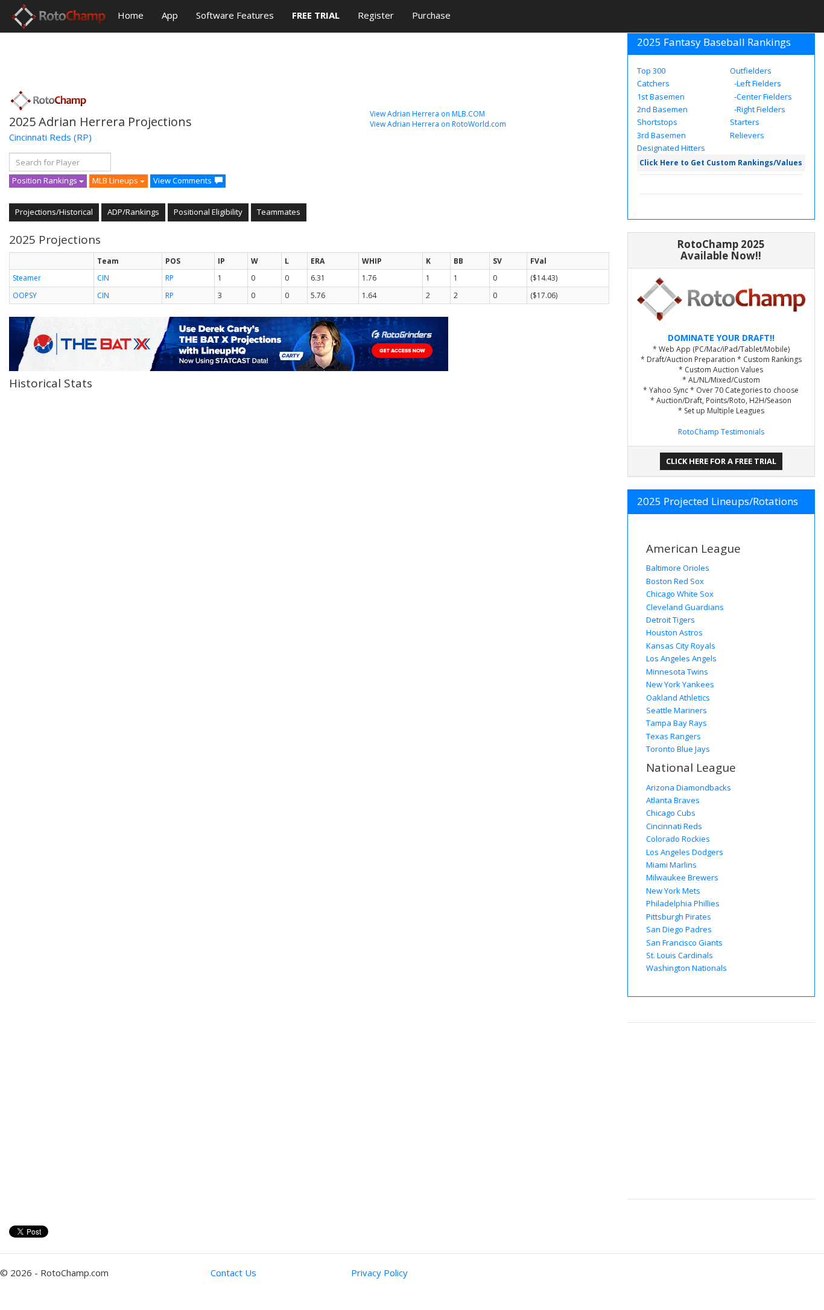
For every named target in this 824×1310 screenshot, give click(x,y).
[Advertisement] (228, 57)
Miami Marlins (671, 864)
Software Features (235, 15)
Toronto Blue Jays (678, 748)
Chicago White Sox (680, 593)
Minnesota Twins (677, 671)
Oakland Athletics (678, 697)
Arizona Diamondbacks (688, 787)
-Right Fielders (758, 109)
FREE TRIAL (316, 15)
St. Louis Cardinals (679, 955)
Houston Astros (674, 632)
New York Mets (673, 890)
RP (169, 278)
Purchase (431, 15)
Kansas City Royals (680, 645)
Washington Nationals (686, 967)
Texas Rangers (673, 736)
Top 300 (651, 70)
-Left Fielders (756, 83)
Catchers (653, 83)
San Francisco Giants (684, 942)
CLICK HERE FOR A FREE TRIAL (721, 461)
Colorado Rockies (678, 838)
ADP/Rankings (133, 211)
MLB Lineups (116, 180)
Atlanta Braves (673, 800)
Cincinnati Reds (40, 137)
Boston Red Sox (675, 581)
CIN (103, 278)
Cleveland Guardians (685, 607)
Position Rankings (45, 180)
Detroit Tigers (670, 619)
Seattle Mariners (676, 710)
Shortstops (657, 121)
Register (376, 15)
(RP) (83, 137)
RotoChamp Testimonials (721, 432)
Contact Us (233, 1273)
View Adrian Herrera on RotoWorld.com (438, 124)
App (170, 15)
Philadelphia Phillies (683, 903)
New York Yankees (680, 684)
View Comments (182, 180)
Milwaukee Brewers (682, 877)
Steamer (27, 278)
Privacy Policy (379, 1273)
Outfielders (751, 70)
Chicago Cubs (671, 812)
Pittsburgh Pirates (678, 916)
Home (131, 15)
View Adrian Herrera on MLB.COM (427, 114)
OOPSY (25, 295)
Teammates (278, 211)
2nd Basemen (662, 109)
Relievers (747, 135)
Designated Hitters (671, 147)
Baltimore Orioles (677, 567)
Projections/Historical (54, 211)
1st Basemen (661, 96)
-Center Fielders (762, 96)
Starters (744, 121)
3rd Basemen (661, 135)
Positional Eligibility (208, 211)
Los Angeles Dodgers (684, 852)
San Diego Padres (679, 929)
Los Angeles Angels (681, 658)
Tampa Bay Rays (676, 722)
